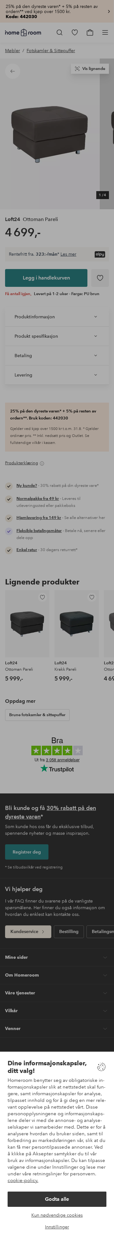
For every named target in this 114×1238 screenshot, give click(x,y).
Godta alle (57, 1199)
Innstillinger (57, 1227)
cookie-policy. (23, 1180)
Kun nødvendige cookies (57, 1215)
